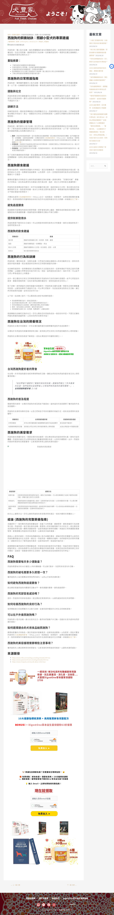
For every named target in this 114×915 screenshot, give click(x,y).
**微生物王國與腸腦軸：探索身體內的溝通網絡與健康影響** (98, 52)
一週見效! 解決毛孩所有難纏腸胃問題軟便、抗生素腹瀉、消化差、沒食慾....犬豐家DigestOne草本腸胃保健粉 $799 (57, 676)
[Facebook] (49, 905)
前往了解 (18, 142)
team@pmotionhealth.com (87, 904)
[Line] (38, 905)
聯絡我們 (55, 898)
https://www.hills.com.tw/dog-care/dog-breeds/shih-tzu (31, 658)
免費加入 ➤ (44, 748)
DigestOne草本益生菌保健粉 (75, 898)
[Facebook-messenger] (111, 66)
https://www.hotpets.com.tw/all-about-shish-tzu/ (29, 662)
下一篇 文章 (72, 885)
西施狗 (46, 41)
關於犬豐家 (43, 898)
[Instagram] (54, 905)
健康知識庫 (30, 898)
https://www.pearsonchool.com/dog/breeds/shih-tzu (30, 660)
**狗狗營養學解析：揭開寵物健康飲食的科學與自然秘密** (98, 89)
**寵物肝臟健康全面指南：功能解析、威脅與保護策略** (98, 99)
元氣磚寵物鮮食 (49, 138)
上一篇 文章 (15, 885)
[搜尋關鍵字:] (98, 166)
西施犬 (41, 41)
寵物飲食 (12, 41)
